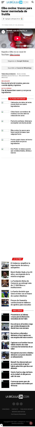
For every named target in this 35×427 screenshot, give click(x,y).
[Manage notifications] (30, 423)
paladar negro (24, 75)
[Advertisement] (17, 178)
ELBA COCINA (22, 74)
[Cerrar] (1, 425)
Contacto (15, 409)
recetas (5, 77)
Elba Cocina (15, 54)
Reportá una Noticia (18, 411)
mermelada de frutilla (10, 75)
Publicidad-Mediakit (26, 409)
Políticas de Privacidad (18, 414)
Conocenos (5, 409)
